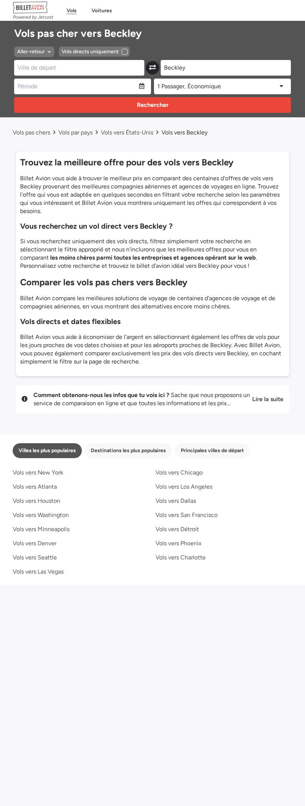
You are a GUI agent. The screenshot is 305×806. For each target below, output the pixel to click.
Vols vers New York (38, 472)
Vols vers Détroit (177, 529)
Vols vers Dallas (175, 500)
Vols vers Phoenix (178, 543)
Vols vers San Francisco (186, 514)
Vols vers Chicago (179, 472)
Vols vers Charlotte (180, 557)
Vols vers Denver (35, 543)
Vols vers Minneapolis (41, 529)
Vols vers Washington (41, 514)
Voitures (102, 10)
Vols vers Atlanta (35, 486)
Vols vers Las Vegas (38, 571)
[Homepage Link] (33, 7)
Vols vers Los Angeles (183, 486)
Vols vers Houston (36, 500)
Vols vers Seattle (35, 557)
